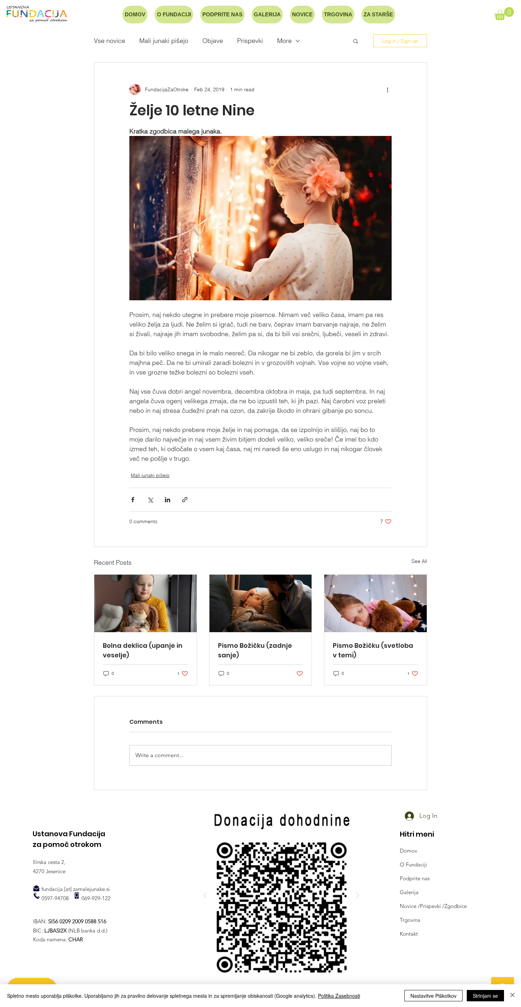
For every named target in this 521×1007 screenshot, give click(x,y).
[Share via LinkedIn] (167, 499)
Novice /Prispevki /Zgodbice (433, 906)
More (284, 41)
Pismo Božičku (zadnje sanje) (255, 650)
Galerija (409, 892)
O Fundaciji (413, 864)
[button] (504, 13)
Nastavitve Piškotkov (433, 995)
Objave (212, 41)
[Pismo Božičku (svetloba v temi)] (375, 603)
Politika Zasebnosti (339, 995)
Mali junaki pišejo (163, 41)
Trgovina (410, 919)
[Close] (512, 995)
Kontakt (409, 933)
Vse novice (109, 41)
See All (419, 561)
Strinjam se (485, 995)
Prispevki (250, 41)
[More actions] (387, 89)
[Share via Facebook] (132, 499)
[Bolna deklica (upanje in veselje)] (145, 603)
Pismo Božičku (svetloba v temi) (373, 650)
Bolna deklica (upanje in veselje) (143, 650)
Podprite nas (415, 878)
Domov (408, 850)
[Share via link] (184, 499)
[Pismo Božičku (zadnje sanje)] (260, 603)
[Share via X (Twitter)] (150, 499)
